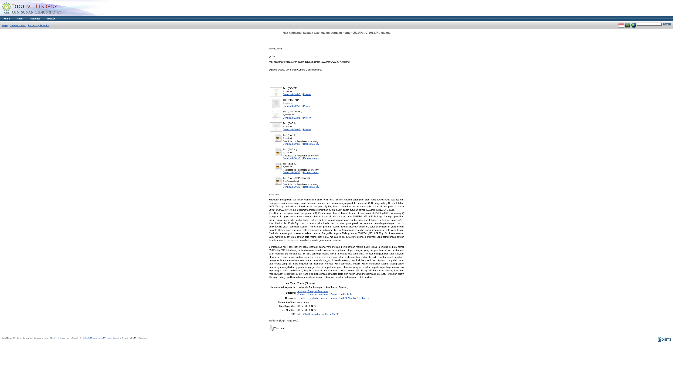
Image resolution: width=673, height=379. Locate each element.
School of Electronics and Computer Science (101, 338)
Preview (307, 94)
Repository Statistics (38, 25)
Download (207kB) (292, 106)
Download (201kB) (292, 187)
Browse (51, 18)
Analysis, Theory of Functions (312, 291)
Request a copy (311, 144)
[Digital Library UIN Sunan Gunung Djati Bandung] (32, 15)
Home (7, 18)
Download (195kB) (292, 94)
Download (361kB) (292, 158)
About (20, 18)
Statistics (35, 18)
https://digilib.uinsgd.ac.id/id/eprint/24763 (318, 314)
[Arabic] (627, 24)
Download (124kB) (292, 117)
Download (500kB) (292, 144)
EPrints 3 (57, 338)
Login (5, 25)
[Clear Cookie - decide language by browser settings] (634, 24)
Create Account (18, 25)
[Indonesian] (621, 24)
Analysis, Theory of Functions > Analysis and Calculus (325, 294)
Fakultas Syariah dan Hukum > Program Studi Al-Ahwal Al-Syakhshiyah (333, 298)
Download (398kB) (292, 129)
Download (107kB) (292, 172)
